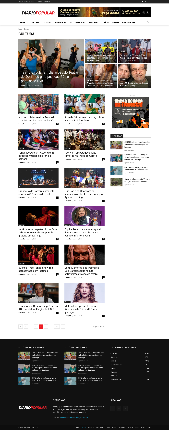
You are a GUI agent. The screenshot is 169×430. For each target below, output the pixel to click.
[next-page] (63, 326)
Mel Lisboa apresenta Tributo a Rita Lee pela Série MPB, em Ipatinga (82, 309)
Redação (21, 124)
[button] (148, 22)
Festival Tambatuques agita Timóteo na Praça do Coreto (80, 154)
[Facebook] (142, 1)
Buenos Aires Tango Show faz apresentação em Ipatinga (35, 269)
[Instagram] (145, 1)
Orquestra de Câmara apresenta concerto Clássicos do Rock (36, 193)
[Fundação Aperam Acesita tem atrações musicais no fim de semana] (38, 139)
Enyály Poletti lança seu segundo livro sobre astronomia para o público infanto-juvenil (83, 232)
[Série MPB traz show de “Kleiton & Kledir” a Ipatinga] (134, 76)
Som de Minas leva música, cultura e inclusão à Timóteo (84, 119)
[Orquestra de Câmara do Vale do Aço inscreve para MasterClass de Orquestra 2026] (134, 51)
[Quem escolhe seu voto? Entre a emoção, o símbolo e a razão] (116, 182)
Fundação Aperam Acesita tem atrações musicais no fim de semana (36, 155)
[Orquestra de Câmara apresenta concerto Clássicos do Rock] (38, 178)
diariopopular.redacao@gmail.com (74, 417)
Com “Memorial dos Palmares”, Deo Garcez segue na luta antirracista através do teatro (82, 270)
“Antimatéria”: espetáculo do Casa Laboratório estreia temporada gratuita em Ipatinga (37, 232)
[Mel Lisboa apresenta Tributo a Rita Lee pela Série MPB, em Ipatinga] (84, 293)
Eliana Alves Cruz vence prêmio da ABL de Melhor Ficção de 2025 (38, 308)
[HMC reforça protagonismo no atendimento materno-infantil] (116, 170)
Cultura (24, 68)
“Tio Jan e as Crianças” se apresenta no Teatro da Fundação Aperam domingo (83, 194)
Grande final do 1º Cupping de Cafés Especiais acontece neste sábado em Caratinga (136, 157)
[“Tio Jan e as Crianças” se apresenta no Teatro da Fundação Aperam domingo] (84, 178)
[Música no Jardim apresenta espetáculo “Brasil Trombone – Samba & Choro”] (101, 51)
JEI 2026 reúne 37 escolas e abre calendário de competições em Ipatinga (137, 144)
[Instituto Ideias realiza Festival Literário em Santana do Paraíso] (38, 104)
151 (57, 326)
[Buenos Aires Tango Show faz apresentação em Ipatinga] (38, 255)
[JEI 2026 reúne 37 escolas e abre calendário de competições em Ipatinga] (116, 145)
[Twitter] (149, 1)
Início (20, 29)
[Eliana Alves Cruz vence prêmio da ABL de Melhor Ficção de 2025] (38, 293)
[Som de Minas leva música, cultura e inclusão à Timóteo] (84, 104)
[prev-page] (20, 326)
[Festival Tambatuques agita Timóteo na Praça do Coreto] (84, 139)
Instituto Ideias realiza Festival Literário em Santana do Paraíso (36, 119)
